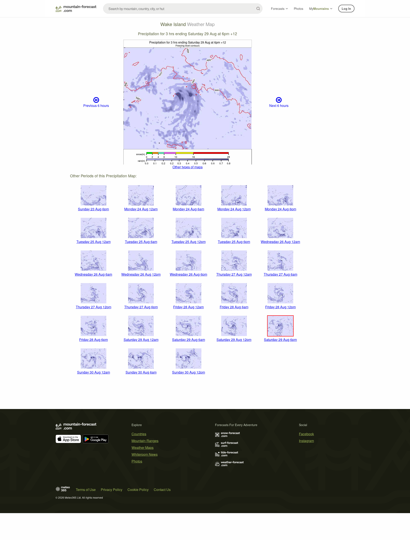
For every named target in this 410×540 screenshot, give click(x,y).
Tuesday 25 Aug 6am (141, 241)
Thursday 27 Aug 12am (234, 274)
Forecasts (277, 8)
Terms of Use (86, 489)
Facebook (306, 433)
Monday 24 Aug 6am (188, 209)
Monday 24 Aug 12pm (234, 209)
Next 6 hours (278, 105)
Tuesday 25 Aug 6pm (234, 241)
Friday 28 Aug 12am (188, 306)
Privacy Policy (111, 489)
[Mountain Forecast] (76, 8)
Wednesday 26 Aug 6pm (188, 274)
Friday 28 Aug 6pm (93, 339)
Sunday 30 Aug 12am (93, 372)
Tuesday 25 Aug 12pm (188, 241)
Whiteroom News (145, 454)
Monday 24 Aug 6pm (280, 209)
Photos (298, 8)
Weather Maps (143, 447)
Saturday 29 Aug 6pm (280, 339)
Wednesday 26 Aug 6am (93, 274)
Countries (139, 433)
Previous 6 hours (96, 105)
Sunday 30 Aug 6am (141, 372)
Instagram (306, 440)
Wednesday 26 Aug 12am (280, 241)
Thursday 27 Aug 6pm (141, 306)
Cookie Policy (138, 489)
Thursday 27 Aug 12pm (93, 306)
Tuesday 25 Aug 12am (93, 241)
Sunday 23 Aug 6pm (93, 209)
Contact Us (162, 489)
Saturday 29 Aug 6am (188, 339)
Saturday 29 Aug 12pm (234, 339)
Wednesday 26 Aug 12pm (141, 274)
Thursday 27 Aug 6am (280, 274)
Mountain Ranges (145, 440)
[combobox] (182, 8)
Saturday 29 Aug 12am (141, 339)
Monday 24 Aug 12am (141, 209)
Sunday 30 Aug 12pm (188, 372)
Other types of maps (188, 166)
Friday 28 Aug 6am (234, 306)
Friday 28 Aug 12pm (280, 306)
